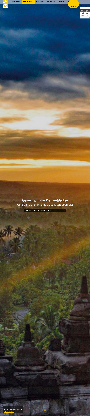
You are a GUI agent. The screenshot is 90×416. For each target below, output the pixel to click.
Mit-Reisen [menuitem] (61, 2)
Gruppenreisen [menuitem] (28, 2)
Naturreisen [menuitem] (51, 2)
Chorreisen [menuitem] (40, 2)
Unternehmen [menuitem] (15, 2)
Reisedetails (9, 411)
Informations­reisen (73, 5)
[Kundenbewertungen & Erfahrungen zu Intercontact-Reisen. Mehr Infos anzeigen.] (85, 12)
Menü (82, 6)
